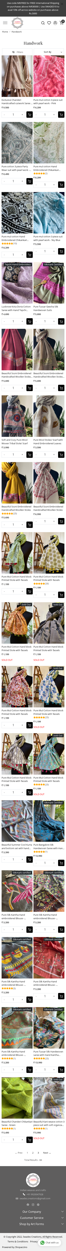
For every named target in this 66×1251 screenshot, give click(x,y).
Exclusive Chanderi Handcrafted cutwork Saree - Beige (17, 101)
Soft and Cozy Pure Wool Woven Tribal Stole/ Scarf (15, 441)
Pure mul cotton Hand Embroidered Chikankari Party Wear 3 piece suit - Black (17, 238)
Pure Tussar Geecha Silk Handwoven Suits (45, 308)
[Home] (17, 24)
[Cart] (29, 114)
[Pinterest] (38, 1204)
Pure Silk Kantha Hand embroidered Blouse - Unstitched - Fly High (13, 916)
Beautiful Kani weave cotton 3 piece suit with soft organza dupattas (48, 1123)
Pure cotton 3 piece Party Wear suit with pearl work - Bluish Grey (15, 168)
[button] (55, 23)
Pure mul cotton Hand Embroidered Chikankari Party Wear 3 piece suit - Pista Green (48, 168)
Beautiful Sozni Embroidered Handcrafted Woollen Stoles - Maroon (17, 375)
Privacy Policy (37, 1241)
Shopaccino (21, 1247)
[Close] (62, 4)
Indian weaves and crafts (33, 1190)
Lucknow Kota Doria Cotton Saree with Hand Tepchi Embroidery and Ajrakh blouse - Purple (16, 308)
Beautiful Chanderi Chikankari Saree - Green (17, 1123)
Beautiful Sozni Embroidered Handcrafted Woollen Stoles (16, 508)
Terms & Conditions (18, 1241)
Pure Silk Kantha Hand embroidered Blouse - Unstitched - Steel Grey (13, 983)
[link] (43, 23)
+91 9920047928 (35, 1194)
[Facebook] (28, 1204)
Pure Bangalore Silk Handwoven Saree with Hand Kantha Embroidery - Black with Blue (48, 846)
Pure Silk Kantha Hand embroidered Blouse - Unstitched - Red (45, 983)
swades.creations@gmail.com (35, 1198)
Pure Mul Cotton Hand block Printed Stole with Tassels (17, 578)
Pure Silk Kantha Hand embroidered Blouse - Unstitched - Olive (13, 1053)
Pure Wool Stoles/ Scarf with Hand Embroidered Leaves (48, 441)
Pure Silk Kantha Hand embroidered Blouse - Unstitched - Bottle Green (46, 916)
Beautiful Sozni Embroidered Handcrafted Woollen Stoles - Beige (48, 375)
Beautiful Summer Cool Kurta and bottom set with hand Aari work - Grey (17, 846)
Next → (47, 1152)
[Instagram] (33, 1204)
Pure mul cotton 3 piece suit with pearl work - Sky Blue (48, 238)
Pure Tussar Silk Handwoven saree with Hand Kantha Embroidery (48, 1053)
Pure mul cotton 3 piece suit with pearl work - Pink (48, 101)
